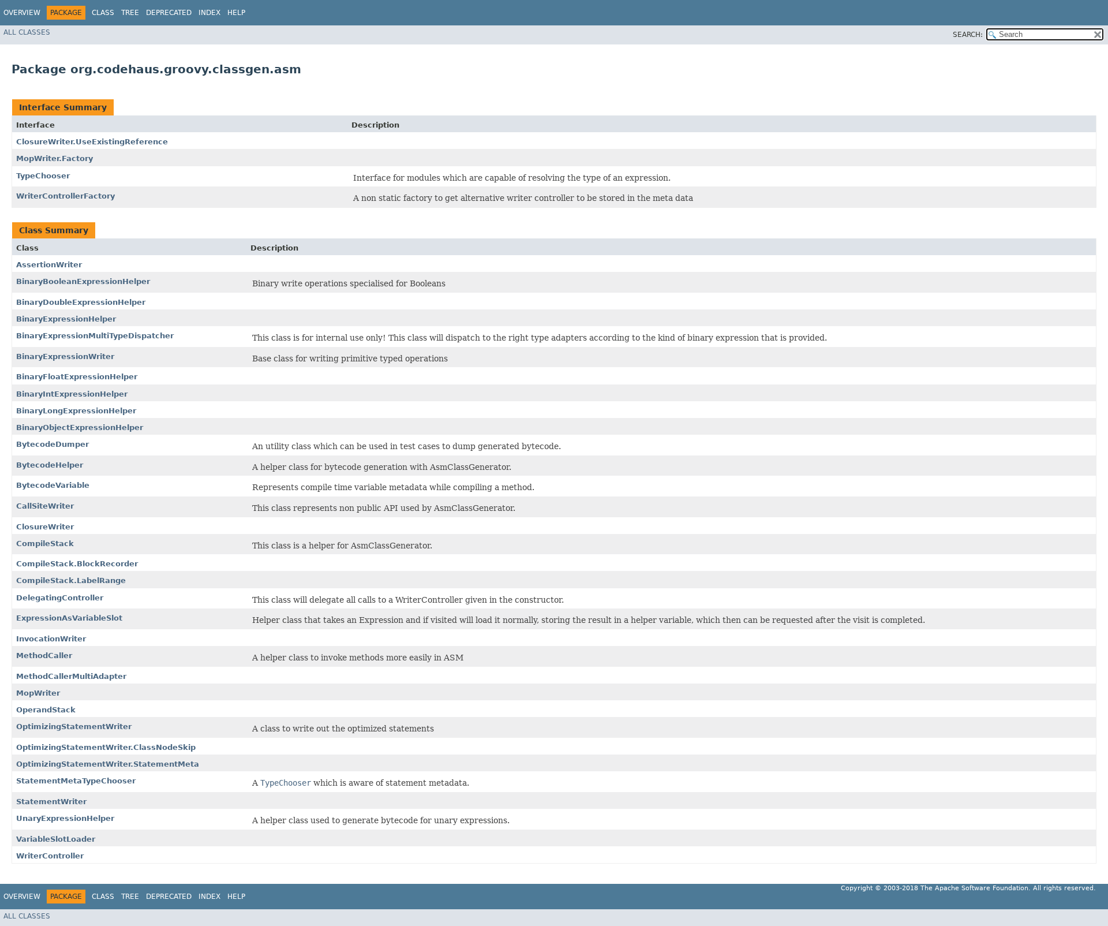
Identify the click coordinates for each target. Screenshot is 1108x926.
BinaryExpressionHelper (66, 319)
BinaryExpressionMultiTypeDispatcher (95, 335)
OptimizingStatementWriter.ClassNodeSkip (106, 747)
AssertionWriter (49, 264)
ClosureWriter (45, 526)
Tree (130, 13)
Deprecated (169, 13)
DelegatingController (59, 597)
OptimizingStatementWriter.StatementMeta (107, 764)
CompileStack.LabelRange (71, 580)
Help (236, 13)
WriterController (50, 856)
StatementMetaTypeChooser (76, 780)
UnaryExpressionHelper (65, 818)
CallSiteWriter (45, 506)
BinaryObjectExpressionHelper (79, 427)
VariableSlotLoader (55, 839)
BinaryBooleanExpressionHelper (83, 281)
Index (209, 13)
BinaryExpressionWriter (65, 356)
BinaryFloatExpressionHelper (76, 376)
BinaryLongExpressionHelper (76, 410)
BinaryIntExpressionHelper (72, 394)
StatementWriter (51, 801)
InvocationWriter (51, 638)
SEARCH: (968, 35)
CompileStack (45, 543)
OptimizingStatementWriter (74, 726)
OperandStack (46, 709)
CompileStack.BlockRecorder (77, 563)
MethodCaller (44, 655)
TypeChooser (43, 175)
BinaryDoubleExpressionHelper (80, 302)
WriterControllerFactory (65, 196)
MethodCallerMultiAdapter (71, 676)
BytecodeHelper (49, 465)
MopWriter (38, 693)
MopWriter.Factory (54, 158)
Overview (21, 13)
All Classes (26, 32)
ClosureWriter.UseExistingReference (92, 141)
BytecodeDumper (52, 444)
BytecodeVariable (52, 485)
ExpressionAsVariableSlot (69, 618)
